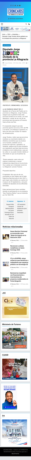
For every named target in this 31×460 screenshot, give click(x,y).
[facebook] (11, 6)
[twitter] (15, 6)
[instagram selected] (13, 6)
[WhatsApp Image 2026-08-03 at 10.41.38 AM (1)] (15, 28)
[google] (17, 6)
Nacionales (6, 45)
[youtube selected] (20, 6)
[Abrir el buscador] (26, 24)
